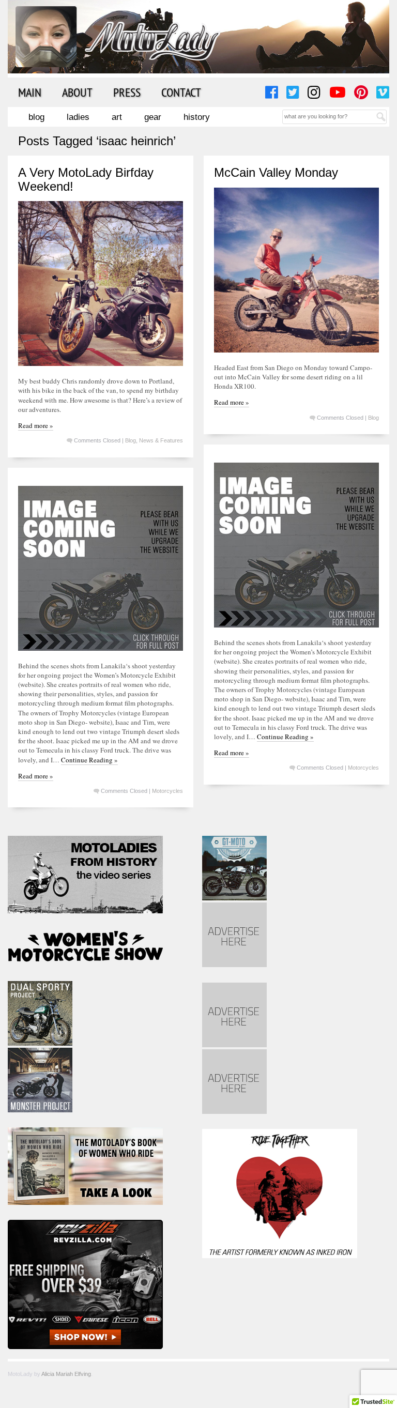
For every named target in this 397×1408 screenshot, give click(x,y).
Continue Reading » (285, 736)
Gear (152, 117)
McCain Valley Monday (276, 172)
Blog (36, 117)
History (197, 117)
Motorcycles (363, 767)
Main (29, 92)
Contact (181, 92)
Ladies (78, 117)
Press (127, 92)
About (77, 92)
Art (117, 117)
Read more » (35, 425)
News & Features (161, 440)
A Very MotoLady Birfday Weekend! (86, 179)
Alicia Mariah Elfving (66, 1374)
